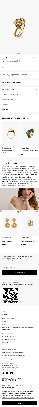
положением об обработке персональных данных (18, 398)
